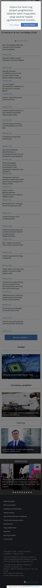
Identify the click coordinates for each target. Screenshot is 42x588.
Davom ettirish (29, 25)
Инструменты (35, 586)
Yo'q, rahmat (14, 25)
